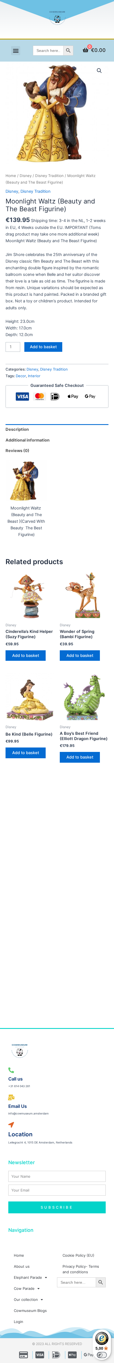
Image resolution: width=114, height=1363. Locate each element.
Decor (21, 376)
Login (18, 1321)
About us (22, 1266)
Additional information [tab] (28, 440)
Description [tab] (17, 429)
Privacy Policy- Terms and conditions (81, 1269)
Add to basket (43, 346)
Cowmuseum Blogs (30, 1310)
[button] (15, 50)
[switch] (102, 1355)
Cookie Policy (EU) (78, 1255)
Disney (26, 175)
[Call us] (11, 1070)
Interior (34, 376)
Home (11, 175)
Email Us (17, 1106)
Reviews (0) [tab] (17, 450)
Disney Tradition (49, 175)
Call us (15, 1079)
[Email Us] (11, 1098)
